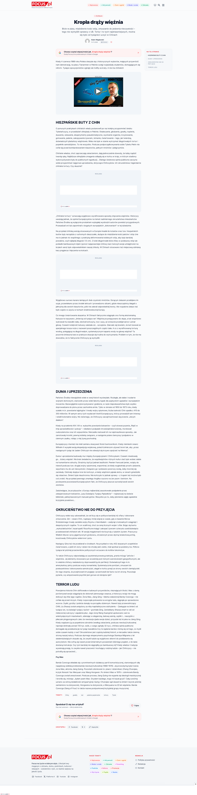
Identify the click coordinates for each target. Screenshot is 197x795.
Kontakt (141, 768)
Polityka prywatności (146, 760)
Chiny (67, 695)
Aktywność (106, 5)
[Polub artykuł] (111, 42)
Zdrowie (145, 5)
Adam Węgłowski (97, 40)
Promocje (115, 768)
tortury (106, 695)
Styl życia (95, 772)
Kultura (105, 768)
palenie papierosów (93, 695)
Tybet (114, 695)
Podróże (95, 768)
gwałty (75, 695)
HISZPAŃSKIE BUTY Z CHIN (157, 55)
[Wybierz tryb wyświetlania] (155, 5)
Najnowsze (94, 5)
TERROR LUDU (152, 67)
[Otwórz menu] (163, 5)
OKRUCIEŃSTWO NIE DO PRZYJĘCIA (156, 63)
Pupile (106, 772)
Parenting (120, 764)
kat (82, 695)
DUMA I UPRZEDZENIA (155, 59)
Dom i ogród (119, 5)
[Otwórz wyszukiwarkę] (159, 5)
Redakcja (141, 764)
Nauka (115, 772)
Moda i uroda (133, 5)
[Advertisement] (98, 190)
